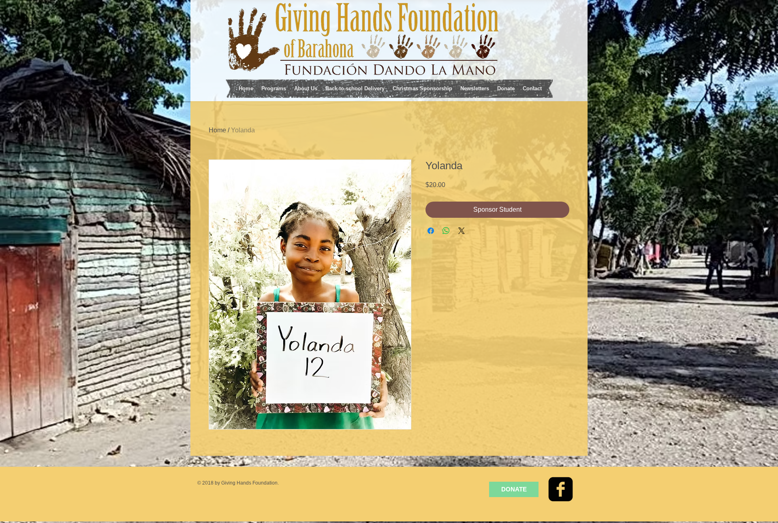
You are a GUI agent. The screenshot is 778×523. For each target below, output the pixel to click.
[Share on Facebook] (431, 231)
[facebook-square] (560, 489)
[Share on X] (461, 231)
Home (217, 130)
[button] (273, 87)
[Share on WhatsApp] (446, 231)
